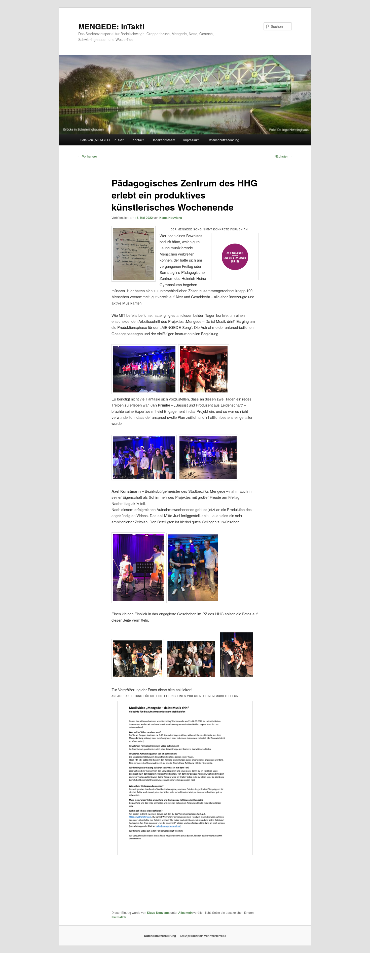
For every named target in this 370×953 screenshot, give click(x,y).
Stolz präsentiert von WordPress (203, 935)
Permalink (119, 917)
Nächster (283, 156)
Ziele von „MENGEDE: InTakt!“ (102, 139)
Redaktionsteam (163, 139)
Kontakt (138, 139)
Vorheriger (87, 156)
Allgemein (185, 912)
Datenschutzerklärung (223, 139)
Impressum (191, 139)
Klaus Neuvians (170, 217)
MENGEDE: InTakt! (111, 26)
